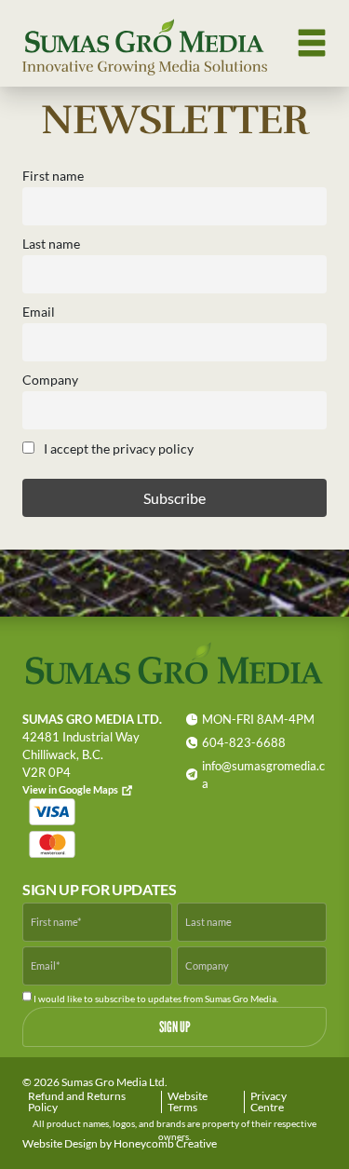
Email (38, 311)
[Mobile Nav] (312, 43)
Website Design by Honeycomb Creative (119, 1143)
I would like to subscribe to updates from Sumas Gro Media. (155, 998)
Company (50, 379)
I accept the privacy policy (117, 448)
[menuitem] (91, 1102)
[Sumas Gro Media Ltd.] (144, 43)
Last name (51, 243)
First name (53, 176)
